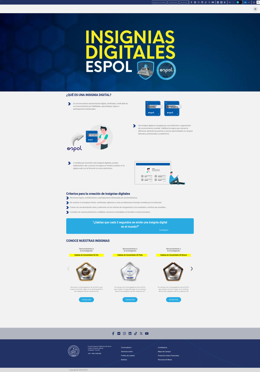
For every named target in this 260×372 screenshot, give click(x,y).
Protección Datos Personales (168, 355)
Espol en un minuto (159, 2)
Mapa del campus (164, 351)
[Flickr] (195, 2)
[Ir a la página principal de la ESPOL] (19, 9)
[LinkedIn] (202, 2)
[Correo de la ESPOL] (225, 2)
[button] (255, 9)
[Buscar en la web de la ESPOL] (258, 2)
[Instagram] (198, 2)
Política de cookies (128, 355)
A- (233, 2)
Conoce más (86, 300)
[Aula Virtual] (221, 2)
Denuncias (183, 2)
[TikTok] (205, 2)
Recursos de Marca (165, 359)
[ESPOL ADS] (218, 2)
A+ (230, 2)
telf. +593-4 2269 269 (94, 353)
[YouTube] (213, 2)
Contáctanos (173, 2)
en (249, 2)
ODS (254, 2)
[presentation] (68, 268)
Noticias (124, 359)
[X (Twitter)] (209, 2)
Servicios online (127, 351)
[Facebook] (191, 2)
